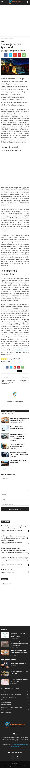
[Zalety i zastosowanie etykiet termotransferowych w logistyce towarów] (5, 420)
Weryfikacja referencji (6, 710)
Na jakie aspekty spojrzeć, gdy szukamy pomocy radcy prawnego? (19, 454)
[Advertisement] (15, 20)
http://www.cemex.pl (22, 350)
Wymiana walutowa (6, 702)
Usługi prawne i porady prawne (9, 697)
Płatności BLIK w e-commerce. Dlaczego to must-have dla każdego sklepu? (18, 635)
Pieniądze (3, 692)
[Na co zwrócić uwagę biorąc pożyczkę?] (5, 665)
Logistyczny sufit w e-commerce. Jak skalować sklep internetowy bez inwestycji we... (19, 643)
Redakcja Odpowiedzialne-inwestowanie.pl (14, 50)
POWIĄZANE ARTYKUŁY (8, 411)
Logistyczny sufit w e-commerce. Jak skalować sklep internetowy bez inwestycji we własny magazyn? (14, 538)
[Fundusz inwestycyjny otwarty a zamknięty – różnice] (5, 682)
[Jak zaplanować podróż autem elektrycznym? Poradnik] (5, 446)
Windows (3, 699)
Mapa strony (15, 763)
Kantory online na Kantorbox (24, 381)
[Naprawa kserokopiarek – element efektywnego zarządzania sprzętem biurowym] (5, 436)
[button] (27, 2)
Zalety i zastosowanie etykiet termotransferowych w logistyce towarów (19, 420)
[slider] (6, 359)
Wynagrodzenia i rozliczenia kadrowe (11, 694)
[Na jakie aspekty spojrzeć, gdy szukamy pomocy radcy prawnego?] (5, 454)
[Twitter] (17, 757)
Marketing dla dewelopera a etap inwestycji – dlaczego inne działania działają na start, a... (14, 560)
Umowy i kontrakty (6, 704)
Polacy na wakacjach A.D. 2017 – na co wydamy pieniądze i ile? (8, 381)
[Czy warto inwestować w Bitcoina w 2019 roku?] (5, 674)
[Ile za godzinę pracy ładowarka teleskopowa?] (5, 428)
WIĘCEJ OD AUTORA (7, 413)
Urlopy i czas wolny (6, 712)
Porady (2, 41)
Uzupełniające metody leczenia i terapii (11, 707)
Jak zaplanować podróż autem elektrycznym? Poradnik (17, 446)
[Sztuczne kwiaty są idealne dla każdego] (5, 463)
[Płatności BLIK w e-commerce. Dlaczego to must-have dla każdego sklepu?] (5, 635)
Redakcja (3, 572)
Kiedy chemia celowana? (8, 570)
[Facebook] (12, 757)
